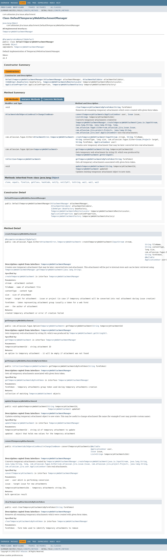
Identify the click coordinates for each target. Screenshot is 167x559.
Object (14, 44)
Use (29, 3)
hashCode (46, 182)
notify (55, 182)
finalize (25, 182)
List (78, 117)
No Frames (41, 7)
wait (84, 182)
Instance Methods (31, 99)
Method (34, 10)
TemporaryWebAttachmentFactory (67, 85)
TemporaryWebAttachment (61, 137)
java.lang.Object (10, 23)
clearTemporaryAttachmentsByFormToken (94, 107)
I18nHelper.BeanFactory (16, 82)
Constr (26, 10)
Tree (34, 3)
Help (58, 3)
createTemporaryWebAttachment (90, 137)
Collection (10, 159)
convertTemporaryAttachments (90, 114)
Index (52, 3)
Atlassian (24, 551)
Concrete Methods (53, 99)
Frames (32, 7)
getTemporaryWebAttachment (89, 149)
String (117, 107)
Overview (5, 3)
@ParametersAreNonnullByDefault (18, 39)
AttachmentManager (53, 79)
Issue (130, 114)
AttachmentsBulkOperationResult (21, 114)
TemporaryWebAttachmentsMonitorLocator (62, 82)
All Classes (56, 7)
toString (76, 182)
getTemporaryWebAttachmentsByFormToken (95, 159)
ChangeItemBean (45, 114)
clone (7, 182)
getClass (35, 182)
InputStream (111, 137)
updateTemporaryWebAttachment (90, 166)
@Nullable (149, 257)
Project (146, 139)
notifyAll (65, 182)
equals (15, 182)
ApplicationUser (113, 114)
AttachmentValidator (93, 79)
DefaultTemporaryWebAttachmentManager (24, 79)
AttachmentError (41, 137)
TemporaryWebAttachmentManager (18, 32)
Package (14, 3)
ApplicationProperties (16, 85)
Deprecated (43, 3)
